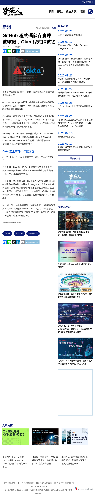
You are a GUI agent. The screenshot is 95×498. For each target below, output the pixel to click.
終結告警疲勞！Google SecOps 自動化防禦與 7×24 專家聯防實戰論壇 (75, 94)
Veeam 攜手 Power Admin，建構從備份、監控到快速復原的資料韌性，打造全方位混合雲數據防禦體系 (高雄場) (75, 64)
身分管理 (19, 233)
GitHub (7, 233)
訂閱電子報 (86, 2)
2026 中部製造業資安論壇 (70, 35)
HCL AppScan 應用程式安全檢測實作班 (75, 108)
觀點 (60, 11)
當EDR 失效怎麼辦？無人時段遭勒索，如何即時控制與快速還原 (74, 80)
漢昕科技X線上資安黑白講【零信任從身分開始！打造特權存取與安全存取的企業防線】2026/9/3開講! (75, 123)
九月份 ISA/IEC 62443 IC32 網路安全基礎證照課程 (75, 148)
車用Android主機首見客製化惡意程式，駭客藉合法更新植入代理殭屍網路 (74, 460)
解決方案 (71, 11)
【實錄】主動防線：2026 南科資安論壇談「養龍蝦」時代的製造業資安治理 (45, 460)
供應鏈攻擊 (33, 233)
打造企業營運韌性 (66, 137)
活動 (82, 11)
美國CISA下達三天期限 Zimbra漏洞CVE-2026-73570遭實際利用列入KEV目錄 (14, 462)
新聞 (51, 11)
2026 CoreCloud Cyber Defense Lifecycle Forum (73, 47)
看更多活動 (75, 158)
